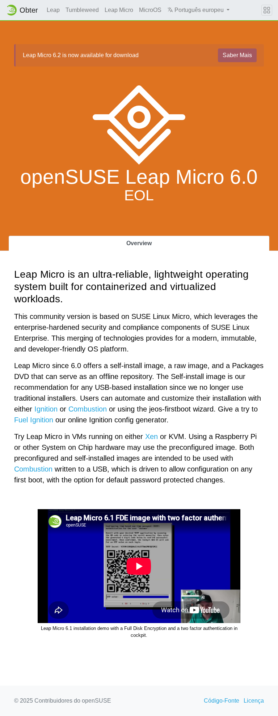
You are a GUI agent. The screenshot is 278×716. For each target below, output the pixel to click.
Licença (254, 701)
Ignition (46, 409)
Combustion (87, 409)
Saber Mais (237, 55)
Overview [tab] (139, 243)
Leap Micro (119, 10)
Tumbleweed (82, 10)
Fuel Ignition (33, 420)
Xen (151, 436)
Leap (53, 10)
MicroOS (150, 10)
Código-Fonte (221, 701)
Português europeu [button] (199, 10)
